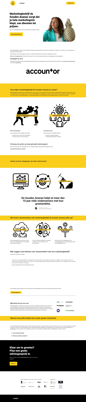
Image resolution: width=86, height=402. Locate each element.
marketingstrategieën (25, 39)
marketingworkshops (34, 39)
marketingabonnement (21, 41)
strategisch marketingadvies (69, 61)
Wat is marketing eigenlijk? (18, 333)
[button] (70, 3)
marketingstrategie (24, 357)
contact (22, 3)
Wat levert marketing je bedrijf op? (20, 335)
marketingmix (18, 62)
